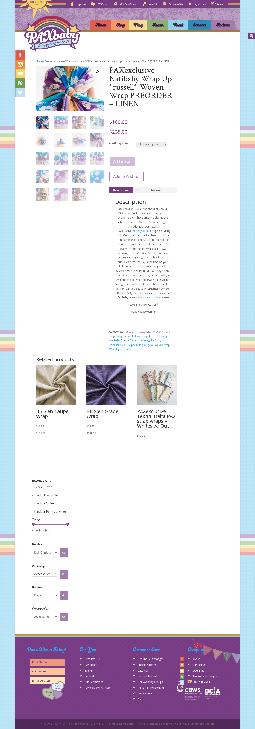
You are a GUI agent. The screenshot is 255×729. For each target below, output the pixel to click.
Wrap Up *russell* (120, 349)
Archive (223, 25)
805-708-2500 (201, 682)
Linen (152, 336)
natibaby (162, 336)
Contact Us (199, 664)
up (151, 345)
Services (199, 25)
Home (39, 61)
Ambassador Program (206, 676)
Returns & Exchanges (151, 659)
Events (89, 670)
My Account (201, 4)
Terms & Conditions (120, 723)
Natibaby (79, 61)
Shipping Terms (147, 664)
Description (121, 190)
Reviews (155, 190)
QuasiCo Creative (160, 723)
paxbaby (144, 340)
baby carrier (123, 336)
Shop (120, 25)
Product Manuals (148, 676)
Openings (198, 670)
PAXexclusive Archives (98, 687)
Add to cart (122, 162)
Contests (90, 676)
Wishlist (153, 4)
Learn (158, 25)
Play (138, 25)
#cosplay (154, 297)
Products (50, 61)
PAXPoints (103, 4)
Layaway (81, 4)
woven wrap (162, 345)
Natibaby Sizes (119, 143)
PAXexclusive (144, 331)
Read (178, 25)
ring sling (143, 345)
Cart (140, 699)
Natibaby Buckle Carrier (123, 340)
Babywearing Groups (150, 682)
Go (63, 552)
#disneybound (140, 231)
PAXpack (131, 345)
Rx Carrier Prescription (151, 687)
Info (139, 190)
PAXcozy (156, 340)
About (100, 25)
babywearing (139, 336)
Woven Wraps (65, 61)
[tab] (121, 190)
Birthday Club (176, 4)
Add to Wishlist (126, 176)
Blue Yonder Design (201, 723)
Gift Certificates (128, 4)
